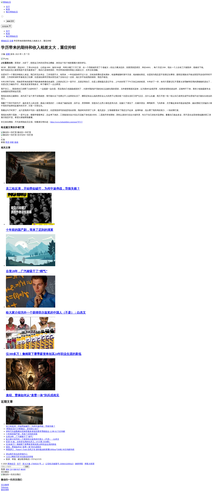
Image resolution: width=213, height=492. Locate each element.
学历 (7, 142)
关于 (8, 7)
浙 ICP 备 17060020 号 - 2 (33, 464)
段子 (18, 469)
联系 (8, 9)
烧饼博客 (79, 464)
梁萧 (8, 54)
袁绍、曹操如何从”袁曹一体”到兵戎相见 (32, 395)
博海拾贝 (5, 41)
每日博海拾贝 (12, 12)
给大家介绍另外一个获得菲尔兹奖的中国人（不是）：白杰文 (46, 312)
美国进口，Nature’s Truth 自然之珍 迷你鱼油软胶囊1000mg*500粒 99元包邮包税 (40, 449)
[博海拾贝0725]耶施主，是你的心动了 (22, 429)
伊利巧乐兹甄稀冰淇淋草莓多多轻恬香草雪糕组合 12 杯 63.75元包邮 (35, 431)
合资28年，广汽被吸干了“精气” (26, 271)
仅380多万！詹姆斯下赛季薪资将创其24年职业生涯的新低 (43, 353)
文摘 (11, 41)
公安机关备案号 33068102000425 (59, 464)
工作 (11, 469)
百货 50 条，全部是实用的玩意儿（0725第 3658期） (28, 442)
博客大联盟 (89, 464)
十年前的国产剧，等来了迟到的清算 (29, 229)
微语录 (23, 469)
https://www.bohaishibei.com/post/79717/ (66, 122)
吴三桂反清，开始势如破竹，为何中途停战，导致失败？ (43, 188)
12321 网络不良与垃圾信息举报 (19, 457)
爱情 (7, 469)
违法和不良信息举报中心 (17, 454)
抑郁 (12, 142)
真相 (16, 142)
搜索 (26, 466)
